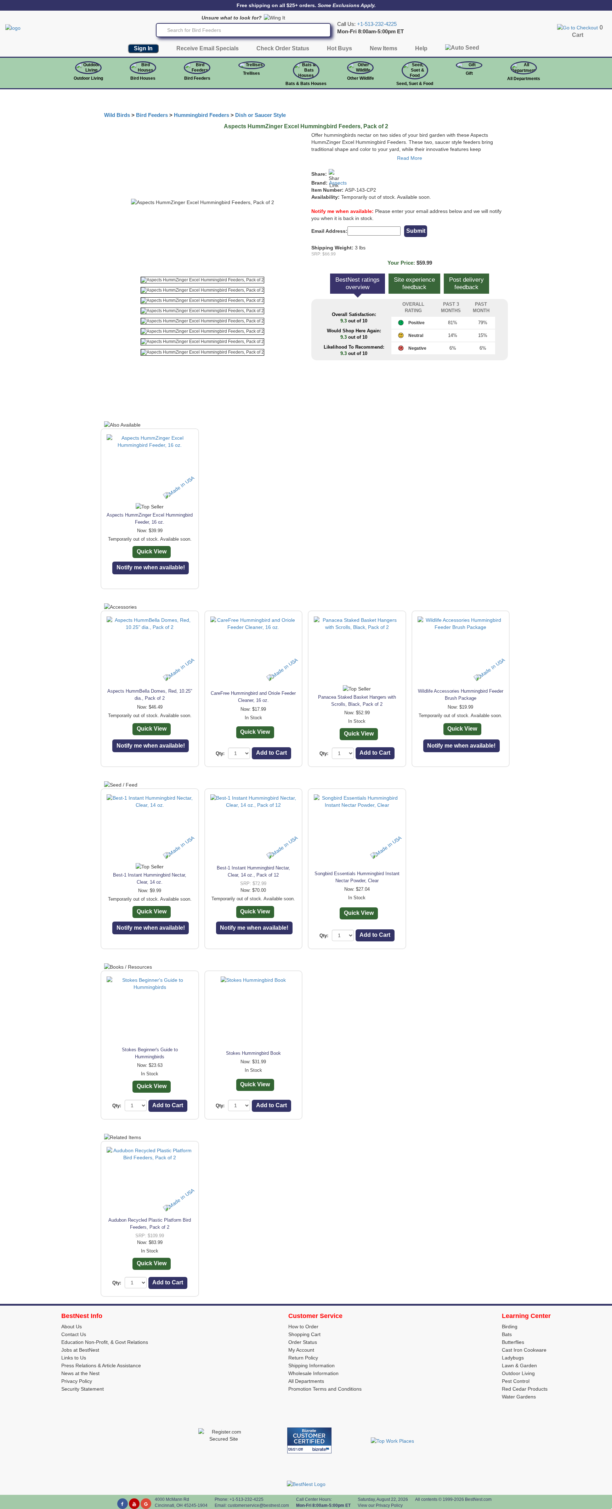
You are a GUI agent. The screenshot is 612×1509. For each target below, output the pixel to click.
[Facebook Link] (122, 1503)
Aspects (338, 183)
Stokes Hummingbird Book (253, 1053)
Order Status (302, 1342)
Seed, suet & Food (414, 83)
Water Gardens (519, 1397)
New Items (383, 48)
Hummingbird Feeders (201, 115)
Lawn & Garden (519, 1365)
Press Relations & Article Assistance (101, 1365)
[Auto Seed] (462, 49)
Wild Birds (117, 115)
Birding (509, 1326)
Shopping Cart (304, 1334)
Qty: (220, 753)
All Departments (523, 78)
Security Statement (82, 1389)
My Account (301, 1350)
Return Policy (303, 1358)
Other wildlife (360, 78)
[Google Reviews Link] (146, 1503)
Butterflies (513, 1342)
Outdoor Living (88, 78)
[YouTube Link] (134, 1503)
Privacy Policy (76, 1381)
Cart (577, 35)
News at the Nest (80, 1373)
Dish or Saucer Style (260, 115)
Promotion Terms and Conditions (325, 1389)
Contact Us (73, 1334)
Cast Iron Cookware (524, 1350)
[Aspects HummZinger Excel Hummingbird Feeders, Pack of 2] (202, 280)
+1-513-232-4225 (377, 24)
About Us (71, 1326)
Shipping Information (311, 1365)
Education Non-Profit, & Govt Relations (104, 1342)
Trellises (251, 73)
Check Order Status (282, 48)
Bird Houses (142, 78)
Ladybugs (513, 1358)
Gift (469, 73)
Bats (507, 1334)
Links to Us (73, 1358)
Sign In (143, 48)
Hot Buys (339, 48)
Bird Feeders (197, 78)
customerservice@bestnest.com (258, 1505)
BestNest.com (478, 1499)
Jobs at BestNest (80, 1350)
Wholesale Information (313, 1373)
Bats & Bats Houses (306, 83)
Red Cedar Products (525, 1389)
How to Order (303, 1326)
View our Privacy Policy (380, 1505)
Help (421, 48)
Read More (409, 158)
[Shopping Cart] (577, 27)
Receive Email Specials (207, 48)
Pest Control (515, 1381)
